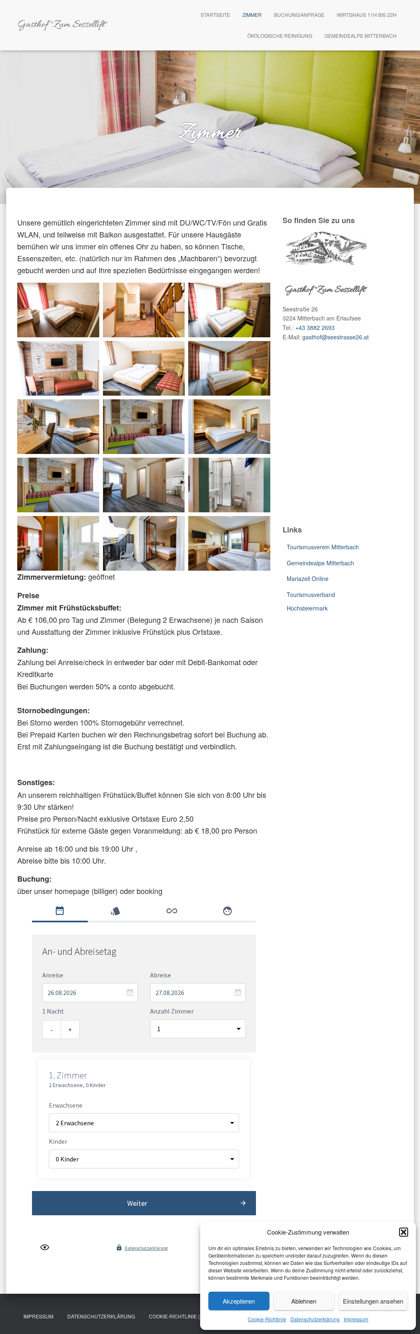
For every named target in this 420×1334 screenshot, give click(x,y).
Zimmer (252, 14)
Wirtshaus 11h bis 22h (367, 14)
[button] (403, 1232)
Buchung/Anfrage (299, 14)
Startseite (215, 14)
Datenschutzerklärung (315, 1319)
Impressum (356, 1319)
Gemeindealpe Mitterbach (360, 35)
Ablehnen (303, 1301)
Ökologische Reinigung (279, 35)
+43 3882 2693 (315, 327)
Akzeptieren (239, 1301)
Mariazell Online (308, 578)
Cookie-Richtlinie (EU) (178, 1316)
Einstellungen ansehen (373, 1301)
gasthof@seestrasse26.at (335, 337)
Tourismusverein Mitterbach (323, 547)
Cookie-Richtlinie (267, 1319)
